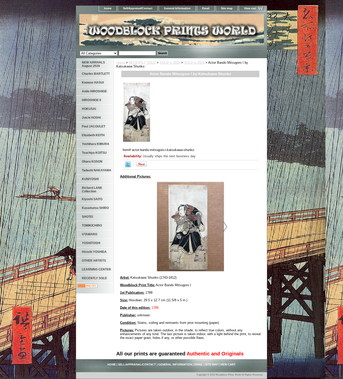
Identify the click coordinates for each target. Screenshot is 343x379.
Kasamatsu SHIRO (95, 208)
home (107, 8)
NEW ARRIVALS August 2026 (93, 64)
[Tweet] (128, 166)
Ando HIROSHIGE (94, 91)
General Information (177, 8)
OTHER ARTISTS (94, 260)
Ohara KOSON (92, 161)
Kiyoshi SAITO (92, 199)
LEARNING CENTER (96, 269)
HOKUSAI (89, 109)
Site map (227, 8)
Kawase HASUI (93, 82)
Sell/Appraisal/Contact (137, 8)
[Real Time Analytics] (87, 286)
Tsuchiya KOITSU (94, 153)
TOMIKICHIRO (92, 225)
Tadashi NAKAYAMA (96, 170)
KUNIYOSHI (90, 179)
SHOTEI (87, 216)
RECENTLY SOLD (142, 62)
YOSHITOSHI (91, 243)
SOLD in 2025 (170, 62)
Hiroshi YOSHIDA (94, 252)
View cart (250, 8)
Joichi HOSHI (91, 117)
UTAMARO (89, 234)
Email (205, 8)
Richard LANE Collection (92, 189)
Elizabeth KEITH (93, 135)
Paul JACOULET (93, 126)
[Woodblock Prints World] (139, 31)
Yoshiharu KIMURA (95, 144)
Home (120, 62)
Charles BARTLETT (96, 73)
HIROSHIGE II (91, 100)
